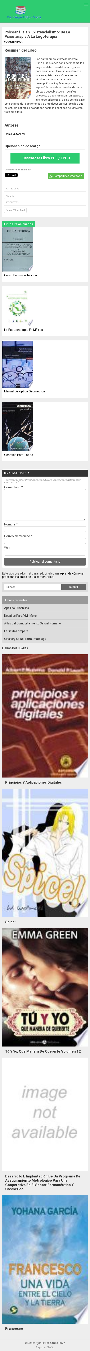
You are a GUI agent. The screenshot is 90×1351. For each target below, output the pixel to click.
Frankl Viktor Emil (15, 210)
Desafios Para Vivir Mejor (20, 615)
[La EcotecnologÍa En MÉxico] (17, 306)
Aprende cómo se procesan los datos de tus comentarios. (43, 575)
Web (7, 548)
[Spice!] (45, 918)
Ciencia (10, 196)
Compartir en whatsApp (68, 176)
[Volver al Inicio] (23, 12)
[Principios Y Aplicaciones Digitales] (45, 778)
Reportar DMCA (45, 1347)
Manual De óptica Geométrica (24, 391)
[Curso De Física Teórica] (17, 249)
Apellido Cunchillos (16, 608)
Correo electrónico (18, 536)
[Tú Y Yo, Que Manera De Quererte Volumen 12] (45, 1047)
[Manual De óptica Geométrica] (17, 364)
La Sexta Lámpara (16, 631)
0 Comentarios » (13, 42)
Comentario (13, 487)
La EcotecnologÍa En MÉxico (23, 330)
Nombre (11, 524)
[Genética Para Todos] (17, 427)
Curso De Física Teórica (20, 275)
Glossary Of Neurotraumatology (25, 639)
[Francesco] (45, 1324)
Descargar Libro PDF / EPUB (46, 158)
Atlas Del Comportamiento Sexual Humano (32, 623)
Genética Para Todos (18, 455)
